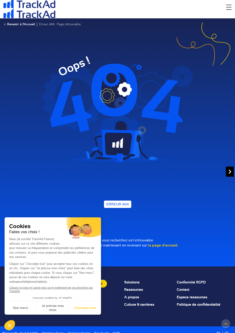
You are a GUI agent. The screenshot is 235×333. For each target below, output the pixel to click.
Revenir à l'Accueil (21, 24)
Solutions (132, 282)
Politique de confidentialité (198, 304)
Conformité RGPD (191, 282)
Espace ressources (192, 297)
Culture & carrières (139, 304)
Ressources (133, 290)
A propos (131, 297)
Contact (183, 290)
